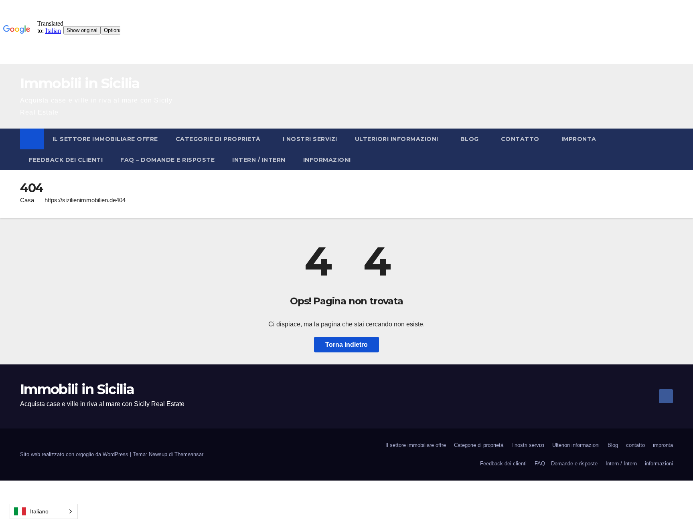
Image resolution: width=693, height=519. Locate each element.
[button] (667, 149)
